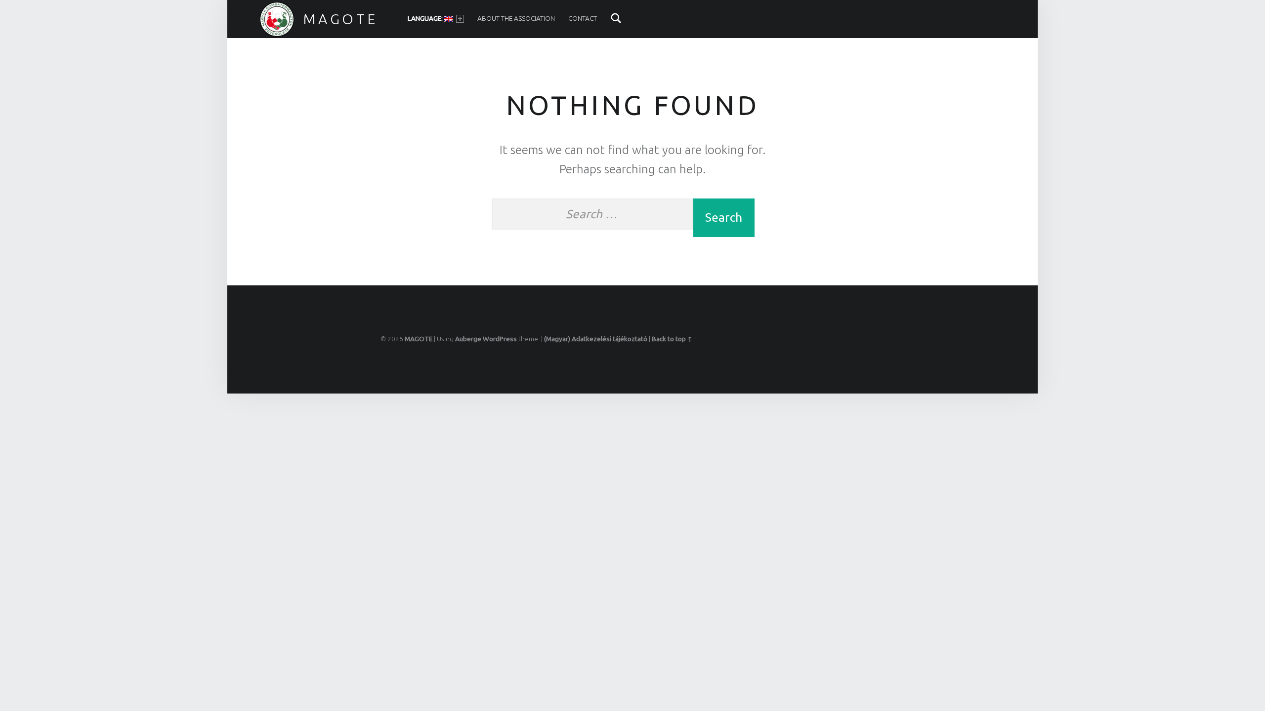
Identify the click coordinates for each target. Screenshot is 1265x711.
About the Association (516, 18)
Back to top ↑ (672, 339)
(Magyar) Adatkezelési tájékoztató (595, 339)
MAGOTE (340, 19)
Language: (426, 18)
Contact (582, 18)
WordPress (500, 339)
